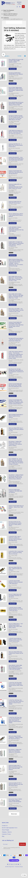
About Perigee (5, 830)
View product (13, 68)
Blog (3, 836)
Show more (14, 814)
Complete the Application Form (10, 15)
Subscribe (22, 844)
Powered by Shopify (19, 866)
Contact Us (4, 825)
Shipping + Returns (7, 832)
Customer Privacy (6, 834)
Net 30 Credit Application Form (9, 827)
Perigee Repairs (6, 11)
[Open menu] (23, 6)
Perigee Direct (11, 866)
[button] (25, 56)
